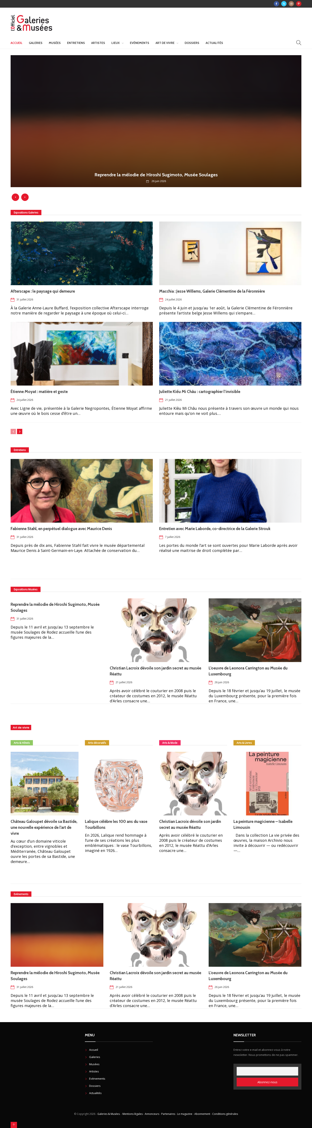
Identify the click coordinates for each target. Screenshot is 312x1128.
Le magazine (184, 1114)
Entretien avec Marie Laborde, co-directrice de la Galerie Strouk (214, 528)
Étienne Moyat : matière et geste (39, 391)
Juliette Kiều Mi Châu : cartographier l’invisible (199, 391)
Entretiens (76, 43)
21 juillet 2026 (173, 400)
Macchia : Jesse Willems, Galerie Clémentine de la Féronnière (213, 291)
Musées (55, 43)
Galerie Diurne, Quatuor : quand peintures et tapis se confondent (156, 175)
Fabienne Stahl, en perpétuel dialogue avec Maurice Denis (61, 528)
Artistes (98, 43)
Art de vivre (165, 43)
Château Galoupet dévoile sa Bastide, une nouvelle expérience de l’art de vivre (44, 827)
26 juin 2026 (222, 682)
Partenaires (168, 1114)
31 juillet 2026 (25, 299)
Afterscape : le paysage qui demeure (43, 291)
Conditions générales (225, 1114)
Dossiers (192, 43)
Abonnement (202, 1114)
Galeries (35, 43)
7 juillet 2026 (172, 537)
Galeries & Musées (108, 1114)
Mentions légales (132, 1114)
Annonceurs (152, 1114)
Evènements (139, 43)
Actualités (214, 43)
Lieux (115, 43)
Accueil (16, 43)
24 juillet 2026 (173, 299)
